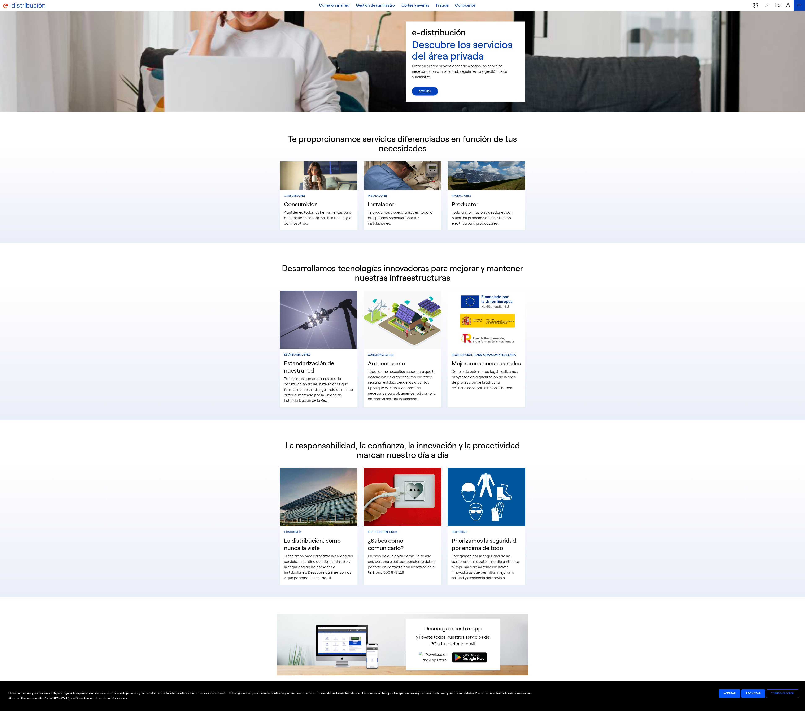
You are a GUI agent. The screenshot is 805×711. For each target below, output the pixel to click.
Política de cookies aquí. (515, 693)
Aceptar (729, 693)
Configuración (782, 693)
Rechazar (753, 693)
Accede (425, 91)
